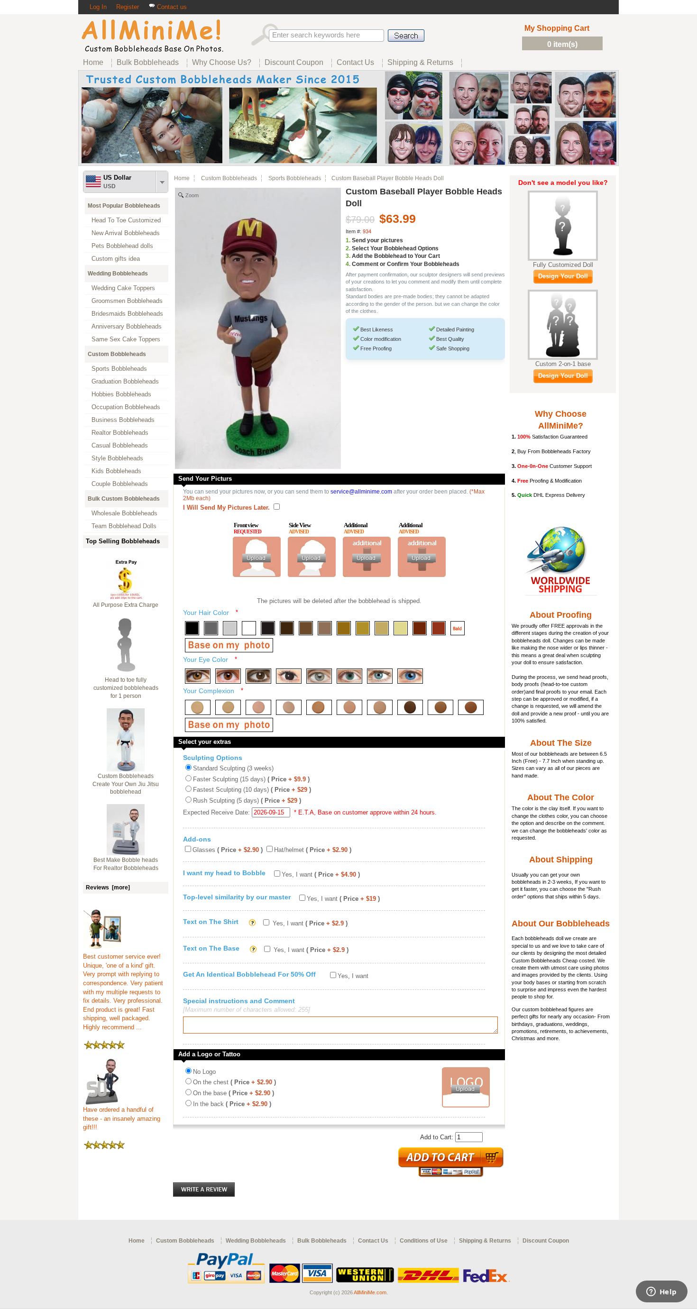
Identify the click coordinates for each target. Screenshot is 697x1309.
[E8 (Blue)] (410, 676)
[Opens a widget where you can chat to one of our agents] (661, 1292)
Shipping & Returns (485, 1240)
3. (348, 256)
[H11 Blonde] (382, 628)
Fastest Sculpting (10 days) (252, 789)
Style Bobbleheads (117, 458)
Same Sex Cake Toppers (126, 339)
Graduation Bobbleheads (125, 381)
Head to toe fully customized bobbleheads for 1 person (125, 688)
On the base (233, 1093)
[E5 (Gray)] (319, 676)
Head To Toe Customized (126, 220)
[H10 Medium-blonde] (363, 628)
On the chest (234, 1082)
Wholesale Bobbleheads (124, 513)
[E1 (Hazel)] (198, 676)
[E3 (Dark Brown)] (258, 676)
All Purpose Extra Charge (125, 605)
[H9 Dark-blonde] (344, 628)
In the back (232, 1104)
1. (348, 240)
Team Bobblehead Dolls (124, 526)
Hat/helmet (312, 849)
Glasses (228, 849)
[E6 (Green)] (349, 676)
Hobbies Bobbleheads (121, 394)
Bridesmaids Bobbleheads (127, 313)
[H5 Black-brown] (268, 628)
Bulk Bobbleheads (322, 1240)
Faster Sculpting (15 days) (251, 779)
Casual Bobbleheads (120, 445)
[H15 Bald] (457, 628)
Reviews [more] (108, 887)
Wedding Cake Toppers (123, 288)
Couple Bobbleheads (120, 483)
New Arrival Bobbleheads (126, 233)
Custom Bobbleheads (117, 354)
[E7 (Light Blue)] (380, 676)
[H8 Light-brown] (325, 628)
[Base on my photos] (229, 645)
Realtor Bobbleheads (120, 432)
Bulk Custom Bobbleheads (124, 498)
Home (182, 178)
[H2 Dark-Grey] (211, 628)
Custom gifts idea (116, 258)
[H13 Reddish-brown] (420, 628)
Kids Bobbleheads (116, 471)
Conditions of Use (424, 1240)
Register (127, 6)
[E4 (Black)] (289, 676)
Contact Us (373, 1240)
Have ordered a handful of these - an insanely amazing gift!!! (121, 1118)
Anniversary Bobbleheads (127, 326)
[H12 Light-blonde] (401, 628)
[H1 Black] (192, 628)
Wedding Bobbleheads (118, 273)
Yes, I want (321, 874)
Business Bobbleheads (123, 419)
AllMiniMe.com (370, 1292)
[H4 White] (249, 628)
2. (348, 248)
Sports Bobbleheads (119, 368)
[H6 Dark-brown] (287, 628)
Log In (98, 6)
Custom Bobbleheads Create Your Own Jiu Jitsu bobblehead (125, 784)
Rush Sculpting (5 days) (247, 800)
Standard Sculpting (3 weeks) (233, 768)
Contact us (171, 6)
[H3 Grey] (230, 628)
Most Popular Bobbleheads (124, 205)
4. (348, 264)
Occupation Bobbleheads (126, 407)
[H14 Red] (438, 628)
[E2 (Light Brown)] (228, 676)
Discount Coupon (546, 1240)
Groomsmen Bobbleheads (127, 300)
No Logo (204, 1071)
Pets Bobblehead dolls (122, 245)
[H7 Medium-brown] (306, 628)
